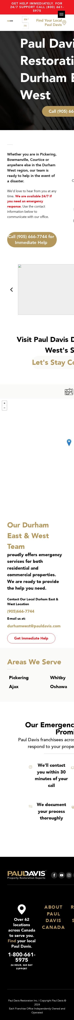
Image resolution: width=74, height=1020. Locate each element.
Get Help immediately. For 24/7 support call (36, 5)
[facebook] (54, 875)
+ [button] (4, 403)
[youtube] (61, 875)
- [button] (4, 408)
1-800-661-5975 (21, 957)
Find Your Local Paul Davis (49, 22)
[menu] (61, 14)
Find (12, 941)
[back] (11, 289)
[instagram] (69, 875)
